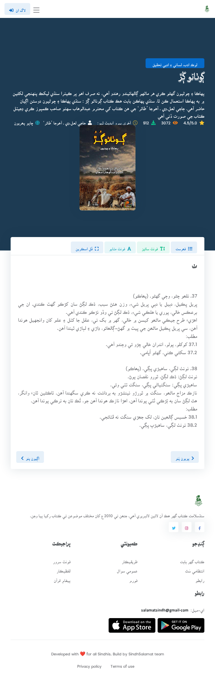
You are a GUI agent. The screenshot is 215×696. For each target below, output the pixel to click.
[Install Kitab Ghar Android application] (181, 623)
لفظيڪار (64, 569)
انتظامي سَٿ (194, 569)
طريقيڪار (129, 560)
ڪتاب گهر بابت (192, 560)
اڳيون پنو (32, 457)
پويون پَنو (182, 457)
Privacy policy (89, 664)
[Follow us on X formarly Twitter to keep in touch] (173, 527)
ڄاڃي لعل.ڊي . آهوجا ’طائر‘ (64, 121)
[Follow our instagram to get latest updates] (186, 527)
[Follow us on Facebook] (199, 527)
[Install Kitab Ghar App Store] (132, 623)
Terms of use (122, 664)
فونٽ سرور (62, 560)
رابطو (199, 578)
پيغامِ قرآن (62, 578)
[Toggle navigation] (36, 9)
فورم (133, 578)
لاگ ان (20, 9)
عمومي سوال (127, 569)
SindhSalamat (140, 652)
